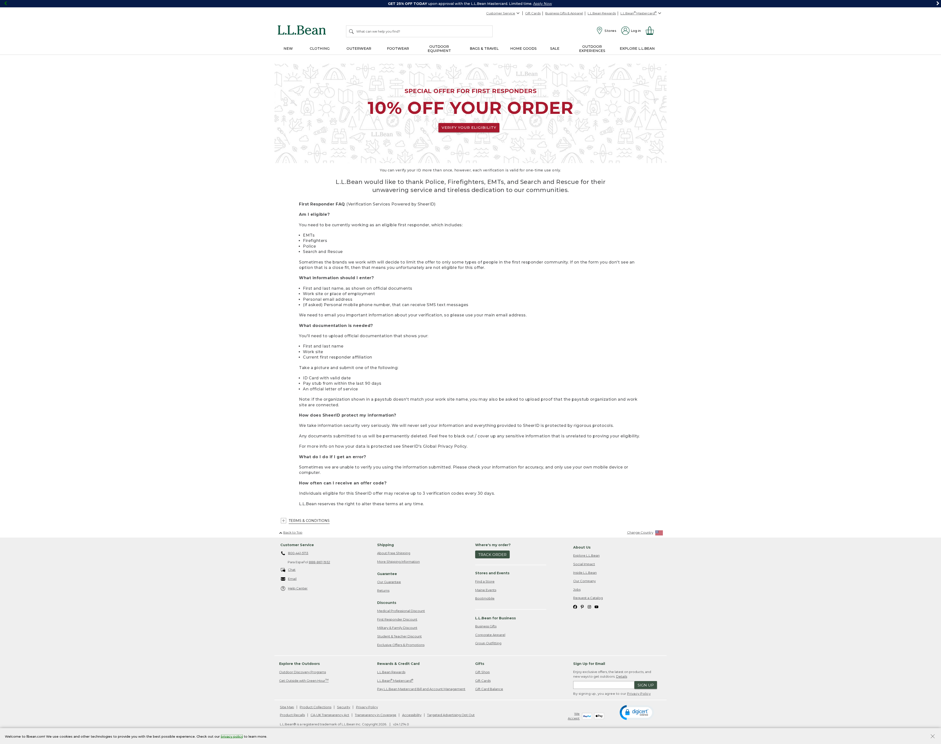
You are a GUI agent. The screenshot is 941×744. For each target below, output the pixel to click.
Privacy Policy (639, 694)
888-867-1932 (319, 562)
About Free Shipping (393, 553)
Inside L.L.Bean (585, 573)
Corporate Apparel (490, 635)
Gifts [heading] (479, 663)
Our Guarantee (389, 582)
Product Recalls (292, 715)
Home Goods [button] (523, 48)
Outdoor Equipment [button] (439, 48)
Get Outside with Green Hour (304, 680)
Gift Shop (482, 672)
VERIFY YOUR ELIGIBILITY (469, 127)
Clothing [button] (320, 48)
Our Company (584, 581)
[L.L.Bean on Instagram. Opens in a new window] (589, 606)
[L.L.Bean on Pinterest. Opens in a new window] (582, 606)
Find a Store (485, 581)
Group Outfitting (488, 643)
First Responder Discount (397, 619)
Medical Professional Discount (401, 611)
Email (292, 579)
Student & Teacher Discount (399, 636)
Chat (292, 570)
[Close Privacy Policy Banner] (932, 737)
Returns (383, 590)
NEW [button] (288, 48)
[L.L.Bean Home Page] (303, 30)
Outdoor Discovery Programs (302, 672)
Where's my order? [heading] (493, 545)
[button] (637, 712)
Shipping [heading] (385, 545)
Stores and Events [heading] (492, 573)
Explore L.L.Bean (586, 555)
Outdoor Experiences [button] (592, 48)
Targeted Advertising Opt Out (451, 715)
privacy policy (232, 736)
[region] (470, 3)
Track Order (492, 554)
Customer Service (500, 13)
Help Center (298, 588)
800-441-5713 (298, 553)
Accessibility (411, 715)
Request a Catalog (588, 598)
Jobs (577, 589)
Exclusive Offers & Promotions (400, 645)
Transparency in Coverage (375, 715)
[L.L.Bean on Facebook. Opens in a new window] (575, 606)
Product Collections (315, 707)
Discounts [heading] (386, 602)
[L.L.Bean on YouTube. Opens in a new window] (596, 606)
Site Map (287, 707)
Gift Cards (533, 13)
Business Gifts (485, 626)
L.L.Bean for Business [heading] (495, 618)
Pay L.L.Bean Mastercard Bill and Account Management (421, 689)
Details (621, 676)
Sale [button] (554, 48)
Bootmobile (485, 598)
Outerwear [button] (359, 48)
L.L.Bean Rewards (602, 13)
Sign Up (646, 685)
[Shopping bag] (652, 30)
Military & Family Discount (397, 628)
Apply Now (542, 3)
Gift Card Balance (489, 689)
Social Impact (584, 564)
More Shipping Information (398, 562)
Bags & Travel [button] (484, 48)
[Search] (352, 31)
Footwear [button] (398, 48)
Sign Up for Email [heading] (589, 663)
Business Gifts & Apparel (564, 13)
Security (343, 707)
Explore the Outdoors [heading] (299, 663)
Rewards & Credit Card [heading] (398, 663)
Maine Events (485, 590)
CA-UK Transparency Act (329, 715)
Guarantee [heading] (387, 574)
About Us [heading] (582, 547)
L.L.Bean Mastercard (395, 680)
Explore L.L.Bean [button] (637, 48)
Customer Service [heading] (297, 545)
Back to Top (292, 532)
